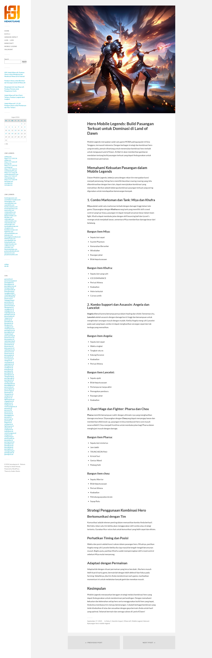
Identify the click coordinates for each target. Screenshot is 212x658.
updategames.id (9, 350)
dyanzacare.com (9, 253)
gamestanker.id (9, 438)
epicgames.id (8, 403)
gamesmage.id (9, 390)
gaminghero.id (8, 444)
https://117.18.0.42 (10, 165)
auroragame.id (9, 359)
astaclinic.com (8, 247)
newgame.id (8, 360)
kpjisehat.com (8, 231)
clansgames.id (8, 394)
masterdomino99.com (11, 174)
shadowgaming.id (9, 295)
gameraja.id (8, 320)
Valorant (8, 49)
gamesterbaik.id (9, 305)
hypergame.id (8, 431)
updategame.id (9, 364)
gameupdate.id (9, 355)
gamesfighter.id (9, 389)
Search (6, 59)
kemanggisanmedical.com (12, 237)
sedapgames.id (9, 311)
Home (6, 31)
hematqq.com (8, 181)
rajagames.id (8, 318)
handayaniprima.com (11, 207)
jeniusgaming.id (9, 291)
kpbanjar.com (8, 235)
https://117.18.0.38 (10, 172)
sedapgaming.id (9, 300)
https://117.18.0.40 (10, 180)
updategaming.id (9, 341)
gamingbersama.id (10, 286)
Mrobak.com (8, 217)
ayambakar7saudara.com (12, 200)
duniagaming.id (9, 288)
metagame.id (8, 424)
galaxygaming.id (9, 336)
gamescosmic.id (9, 343)
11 (9, 130)
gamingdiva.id (8, 449)
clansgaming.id (9, 376)
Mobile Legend (10, 46)
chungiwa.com (8, 228)
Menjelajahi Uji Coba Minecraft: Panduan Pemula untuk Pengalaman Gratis (14, 89)
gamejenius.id (8, 323)
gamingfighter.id (9, 385)
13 (15, 130)
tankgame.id (8, 435)
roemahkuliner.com (10, 203)
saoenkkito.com (9, 205)
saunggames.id (9, 309)
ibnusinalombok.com (10, 249)
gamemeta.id (8, 414)
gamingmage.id (9, 378)
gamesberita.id (9, 344)
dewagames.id (8, 307)
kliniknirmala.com (9, 239)
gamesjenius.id (9, 304)
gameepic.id (8, 421)
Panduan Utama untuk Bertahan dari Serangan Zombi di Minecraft (14, 82)
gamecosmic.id (9, 353)
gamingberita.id (9, 332)
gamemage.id (8, 419)
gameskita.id (8, 279)
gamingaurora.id (9, 330)
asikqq (6, 264)
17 (6, 133)
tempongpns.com (9, 201)
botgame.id (7, 422)
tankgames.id (8, 405)
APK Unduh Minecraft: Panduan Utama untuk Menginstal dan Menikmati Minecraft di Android (14, 74)
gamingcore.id (8, 445)
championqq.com (9, 178)
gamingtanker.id (9, 383)
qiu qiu (6, 266)
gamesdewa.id (8, 302)
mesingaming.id (9, 451)
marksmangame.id (10, 433)
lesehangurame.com (10, 198)
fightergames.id (9, 399)
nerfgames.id (8, 396)
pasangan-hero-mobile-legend (99, 623)
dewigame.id (8, 325)
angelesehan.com (9, 214)
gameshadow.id (9, 316)
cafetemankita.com (10, 221)
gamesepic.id (8, 392)
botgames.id (8, 398)
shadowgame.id (9, 328)
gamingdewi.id (8, 282)
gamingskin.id (8, 373)
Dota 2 (7, 34)
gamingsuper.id (9, 452)
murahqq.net (8, 167)
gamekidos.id (8, 440)
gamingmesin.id (9, 442)
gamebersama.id (9, 314)
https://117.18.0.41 (10, 169)
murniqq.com (8, 183)
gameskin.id (8, 408)
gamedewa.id (8, 321)
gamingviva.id (8, 454)
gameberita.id (8, 357)
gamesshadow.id (9, 297)
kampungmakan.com (11, 208)
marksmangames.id (10, 406)
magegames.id (9, 401)
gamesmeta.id (8, 387)
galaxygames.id (9, 348)
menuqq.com (8, 185)
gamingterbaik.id (9, 290)
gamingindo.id (8, 447)
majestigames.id (9, 313)
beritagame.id (8, 366)
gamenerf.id (8, 410)
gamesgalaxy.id (9, 339)
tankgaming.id (8, 437)
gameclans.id (8, 412)
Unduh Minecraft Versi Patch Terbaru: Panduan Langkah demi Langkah (14, 97)
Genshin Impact (11, 37)
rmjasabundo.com (10, 223)
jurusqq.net (7, 164)
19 (12, 133)
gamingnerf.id (8, 371)
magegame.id (8, 429)
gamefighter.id (8, 415)
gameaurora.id (9, 352)
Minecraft (9, 43)
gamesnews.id (8, 346)
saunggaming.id (9, 293)
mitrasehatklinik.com (11, 233)
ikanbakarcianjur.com (11, 230)
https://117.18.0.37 (10, 176)
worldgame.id (8, 367)
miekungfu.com (9, 219)
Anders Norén (15, 471)
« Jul (6, 144)
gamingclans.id (9, 375)
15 (22, 130)
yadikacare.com (9, 246)
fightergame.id (9, 426)
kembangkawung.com (11, 226)
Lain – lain (9, 40)
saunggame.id (8, 327)
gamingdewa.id (9, 284)
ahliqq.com (7, 160)
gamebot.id (7, 417)
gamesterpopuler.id (10, 281)
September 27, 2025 (94, 621)
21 (18, 133)
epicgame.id (8, 428)
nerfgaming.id (8, 382)
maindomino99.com (10, 171)
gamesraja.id (8, 298)
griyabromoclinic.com (11, 254)
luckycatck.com (9, 210)
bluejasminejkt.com (10, 215)
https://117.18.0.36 (10, 158)
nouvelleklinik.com (10, 240)
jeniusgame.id (8, 369)
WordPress (15, 469)
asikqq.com (7, 156)
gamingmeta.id (9, 380)
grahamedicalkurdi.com (11, 251)
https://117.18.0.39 (10, 162)
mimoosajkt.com (9, 224)
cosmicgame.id (9, 362)
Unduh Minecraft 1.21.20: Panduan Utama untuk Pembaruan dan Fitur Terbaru (15, 105)
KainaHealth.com (9, 242)
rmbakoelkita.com (10, 212)
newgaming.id (8, 334)
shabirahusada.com (10, 244)
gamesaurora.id (9, 337)
